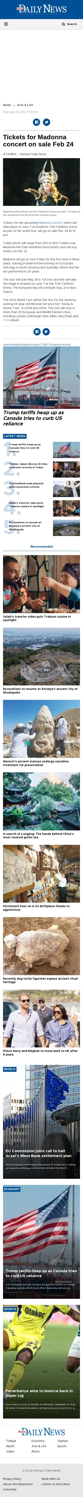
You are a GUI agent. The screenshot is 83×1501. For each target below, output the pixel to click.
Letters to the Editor (56, 1484)
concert (57, 223)
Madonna (44, 223)
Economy (38, 1441)
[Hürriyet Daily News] (41, 9)
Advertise (10, 1489)
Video (10, 1451)
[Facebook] (36, 122)
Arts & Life (25, 105)
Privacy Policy (12, 1479)
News (7, 105)
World (10, 1446)
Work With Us (51, 1479)
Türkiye (11, 1441)
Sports (61, 1446)
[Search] (63, 24)
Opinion (62, 1441)
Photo (36, 1451)
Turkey (7, 320)
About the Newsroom (18, 1484)
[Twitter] (46, 122)
